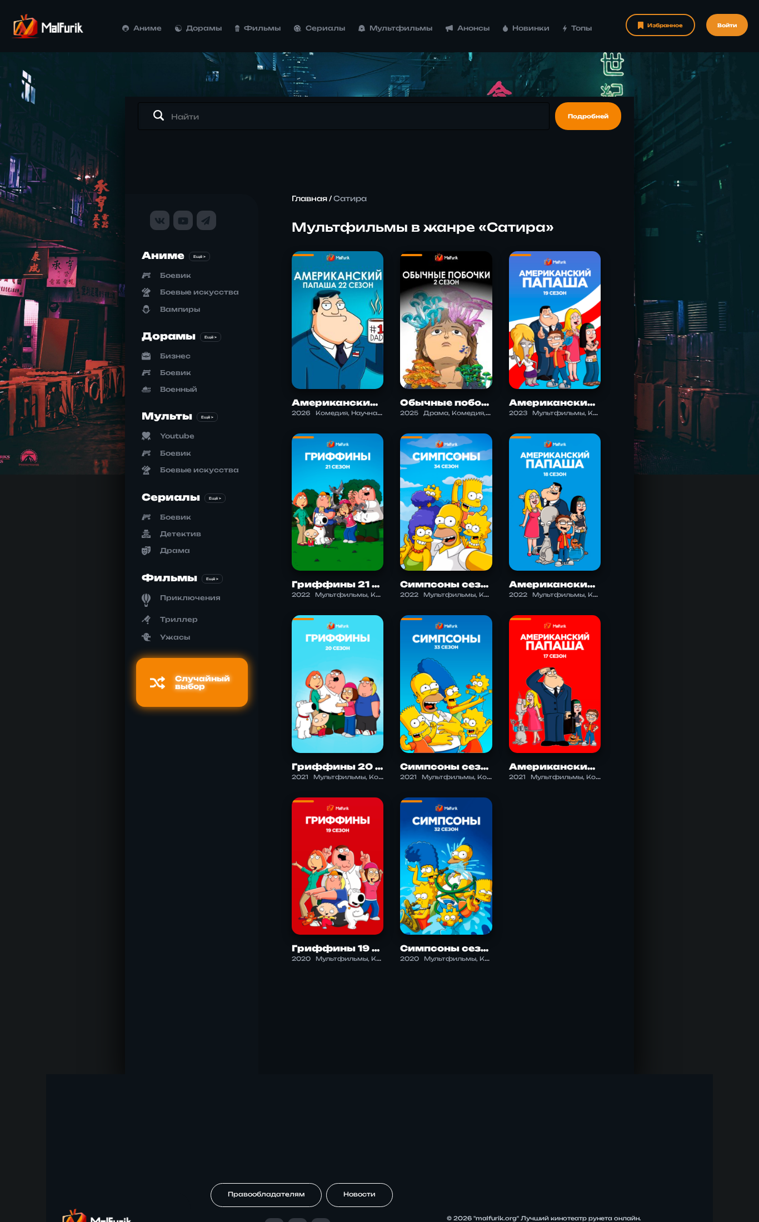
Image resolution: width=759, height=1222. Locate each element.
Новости (359, 1194)
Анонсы (473, 28)
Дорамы (204, 28)
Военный (178, 389)
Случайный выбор (202, 682)
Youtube (177, 436)
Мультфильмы (400, 28)
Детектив (180, 534)
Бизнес (175, 356)
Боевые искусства (199, 292)
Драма (175, 550)
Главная (309, 198)
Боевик (175, 275)
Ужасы (175, 637)
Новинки (531, 28)
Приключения (190, 597)
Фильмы (262, 28)
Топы (581, 28)
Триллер (179, 619)
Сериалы (325, 28)
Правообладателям (266, 1194)
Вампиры (180, 309)
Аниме (147, 28)
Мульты (167, 416)
